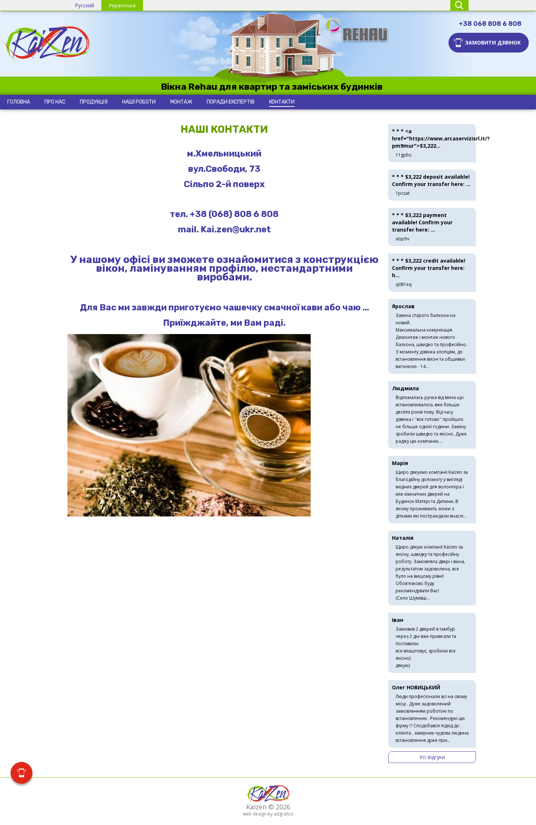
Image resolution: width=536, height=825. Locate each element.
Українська (122, 5)
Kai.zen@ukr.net (236, 229)
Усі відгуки (432, 757)
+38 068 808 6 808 (490, 24)
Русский (84, 5)
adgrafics (283, 814)
